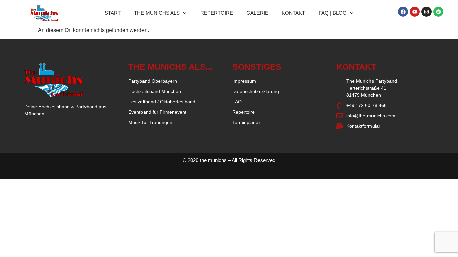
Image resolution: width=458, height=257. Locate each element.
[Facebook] (403, 12)
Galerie (257, 13)
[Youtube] (415, 12)
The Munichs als (157, 13)
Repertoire (216, 13)
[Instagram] (426, 12)
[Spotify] (438, 12)
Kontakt (293, 13)
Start (113, 13)
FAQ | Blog (333, 13)
